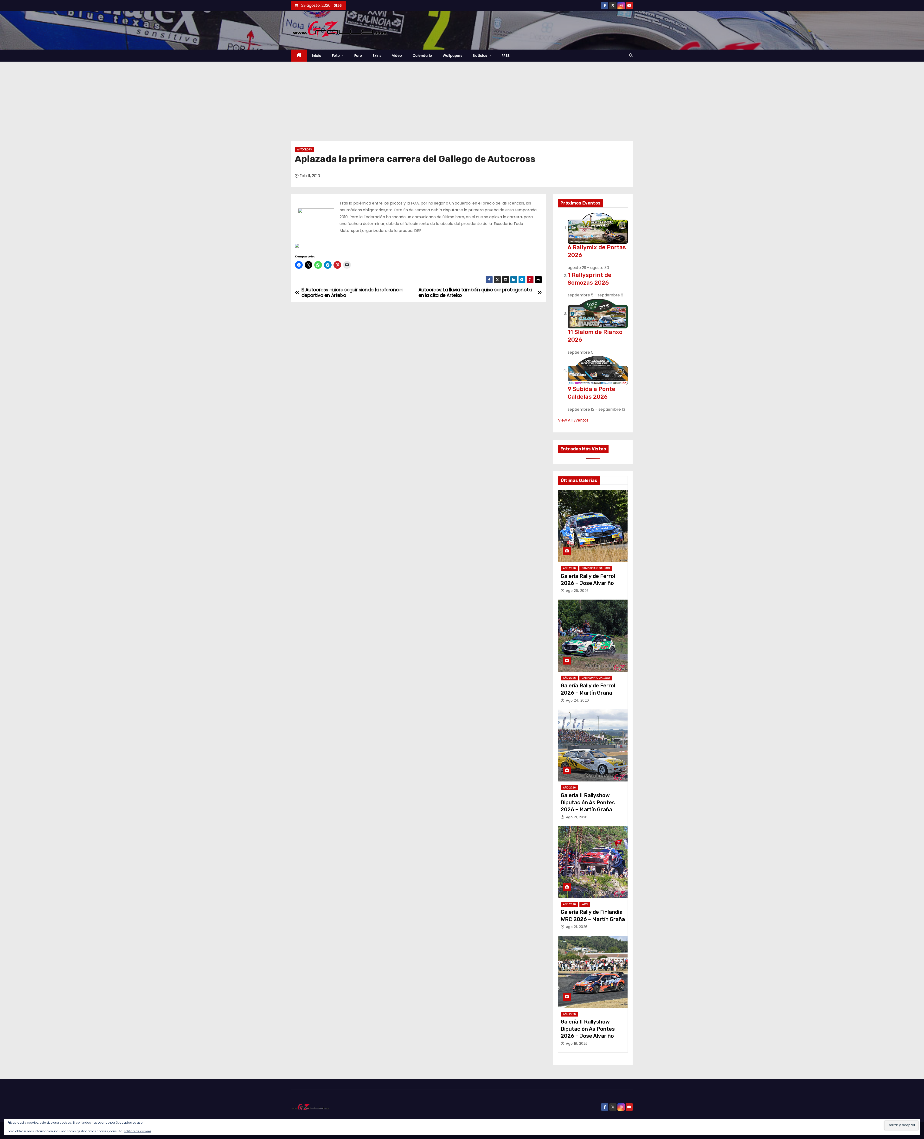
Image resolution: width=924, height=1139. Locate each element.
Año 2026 (569, 568)
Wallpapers (452, 55)
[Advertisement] (462, 97)
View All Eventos (573, 420)
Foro (358, 55)
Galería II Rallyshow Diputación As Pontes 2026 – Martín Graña (588, 802)
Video (397, 55)
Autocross (304, 149)
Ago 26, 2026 (577, 590)
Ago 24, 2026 (577, 700)
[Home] (299, 56)
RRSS (506, 55)
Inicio (316, 55)
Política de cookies (137, 1131)
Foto (336, 55)
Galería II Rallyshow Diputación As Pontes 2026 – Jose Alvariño (588, 1028)
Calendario (422, 55)
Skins (377, 55)
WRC (585, 904)
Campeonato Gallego (596, 568)
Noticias (480, 55)
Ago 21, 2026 (577, 817)
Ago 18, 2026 (577, 1043)
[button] (631, 55)
